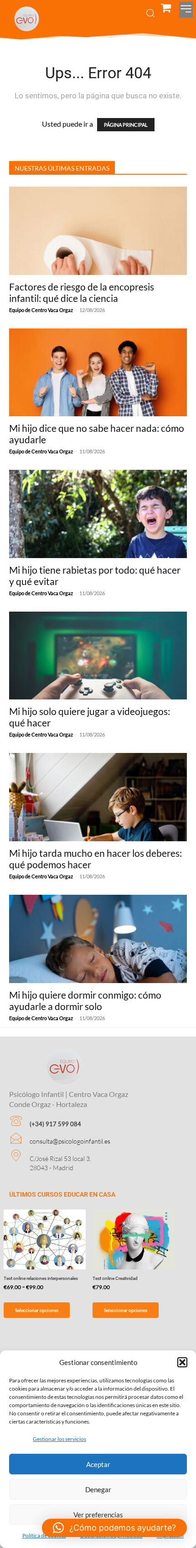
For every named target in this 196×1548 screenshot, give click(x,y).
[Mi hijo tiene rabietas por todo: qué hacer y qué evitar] (98, 514)
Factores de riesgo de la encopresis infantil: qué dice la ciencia (81, 292)
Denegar (98, 1489)
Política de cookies (44, 1535)
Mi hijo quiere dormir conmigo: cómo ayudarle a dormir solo (85, 1000)
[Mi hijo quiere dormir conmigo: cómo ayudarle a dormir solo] (98, 939)
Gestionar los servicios (59, 1438)
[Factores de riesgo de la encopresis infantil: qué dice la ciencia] (98, 231)
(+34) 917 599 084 (55, 1124)
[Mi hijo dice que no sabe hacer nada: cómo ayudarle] (98, 372)
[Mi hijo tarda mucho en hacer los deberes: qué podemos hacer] (98, 797)
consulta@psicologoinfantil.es (70, 1141)
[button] (182, 1362)
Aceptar (98, 1464)
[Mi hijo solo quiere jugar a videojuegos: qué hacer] (98, 656)
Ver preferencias (98, 1514)
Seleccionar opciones (36, 1310)
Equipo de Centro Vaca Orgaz (41, 310)
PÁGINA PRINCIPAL (126, 125)
